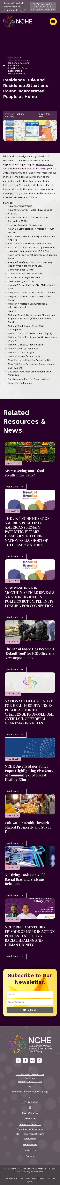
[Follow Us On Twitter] (18, 1060)
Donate (30, 1156)
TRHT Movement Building (30, 1133)
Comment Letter (14, 148)
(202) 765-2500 (30, 1102)
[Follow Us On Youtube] (32, 1060)
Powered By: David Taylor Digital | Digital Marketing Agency (30, 1180)
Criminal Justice (16, 60)
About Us (30, 1118)
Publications (30, 1144)
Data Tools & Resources (30, 1129)
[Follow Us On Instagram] (39, 1060)
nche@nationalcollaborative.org (30, 1091)
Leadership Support (30, 1124)
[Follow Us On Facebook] (25, 1060)
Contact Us (30, 1150)
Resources (13, 57)
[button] (53, 21)
